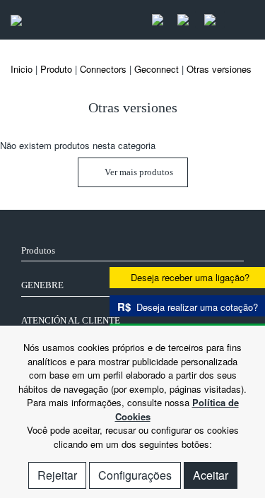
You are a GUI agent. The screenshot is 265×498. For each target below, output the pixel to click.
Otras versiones (219, 69)
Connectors (103, 69)
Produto (56, 69)
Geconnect (156, 69)
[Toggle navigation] (239, 20)
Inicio (22, 69)
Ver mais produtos (137, 172)
